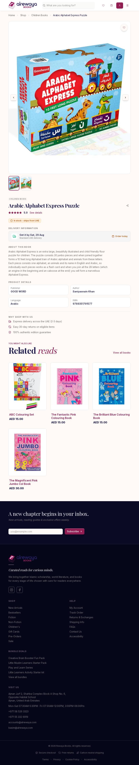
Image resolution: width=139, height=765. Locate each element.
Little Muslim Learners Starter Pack (27, 662)
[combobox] (69, 5)
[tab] (13, 183)
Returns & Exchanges (81, 617)
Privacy (57, 759)
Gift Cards (13, 631)
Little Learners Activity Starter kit (26, 672)
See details (36, 212)
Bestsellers (14, 612)
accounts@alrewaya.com (22, 722)
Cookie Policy (72, 759)
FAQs (72, 626)
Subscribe (73, 531)
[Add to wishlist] (124, 27)
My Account (76, 607)
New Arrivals (15, 607)
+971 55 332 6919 (18, 716)
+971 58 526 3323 (18, 711)
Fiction (12, 617)
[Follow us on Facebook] (20, 590)
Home (11, 15)
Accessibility (76, 636)
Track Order (76, 612)
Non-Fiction (14, 622)
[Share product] (127, 206)
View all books (122, 352)
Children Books (39, 15)
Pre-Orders (14, 636)
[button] (103, 5)
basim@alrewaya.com (20, 727)
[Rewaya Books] (66, 558)
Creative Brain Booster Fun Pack (26, 658)
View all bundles (17, 677)
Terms (45, 759)
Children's (14, 626)
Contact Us (76, 631)
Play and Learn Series (20, 667)
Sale (10, 641)
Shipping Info (77, 622)
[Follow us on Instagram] (11, 590)
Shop (23, 15)
